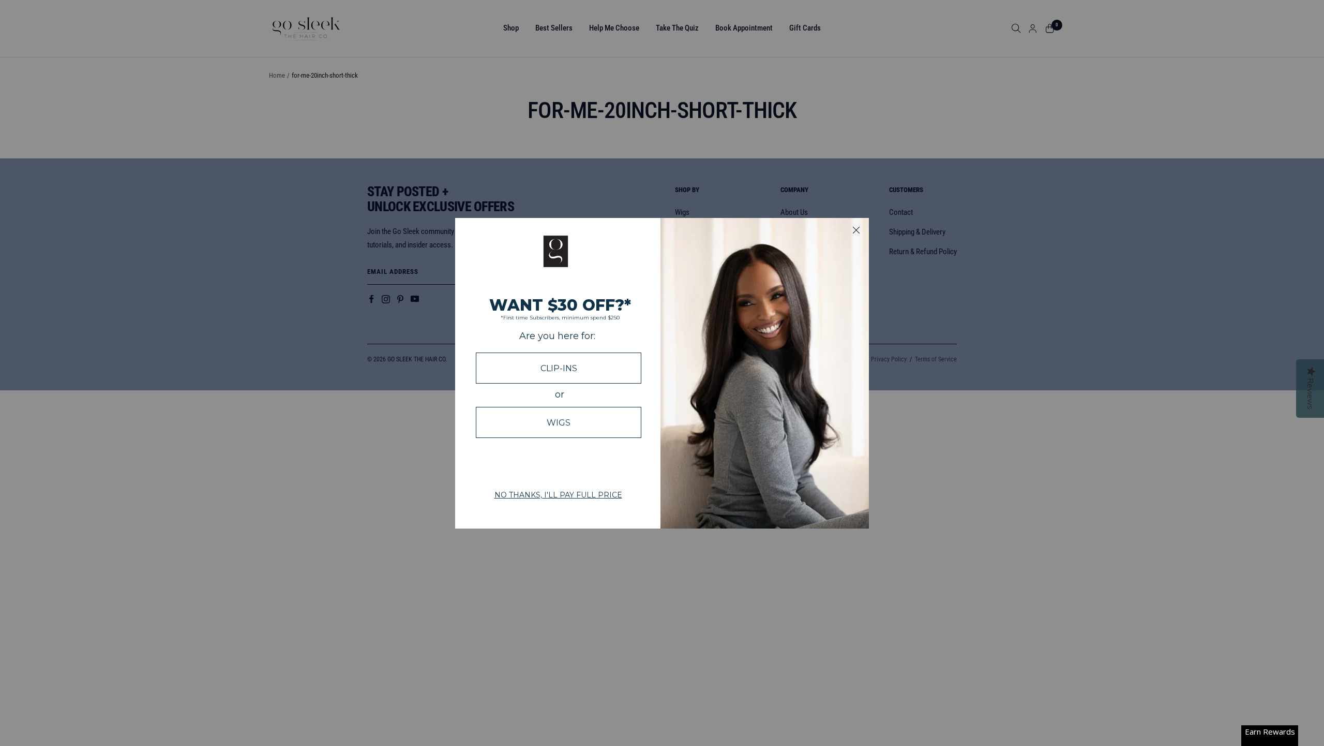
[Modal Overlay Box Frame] (662, 373)
